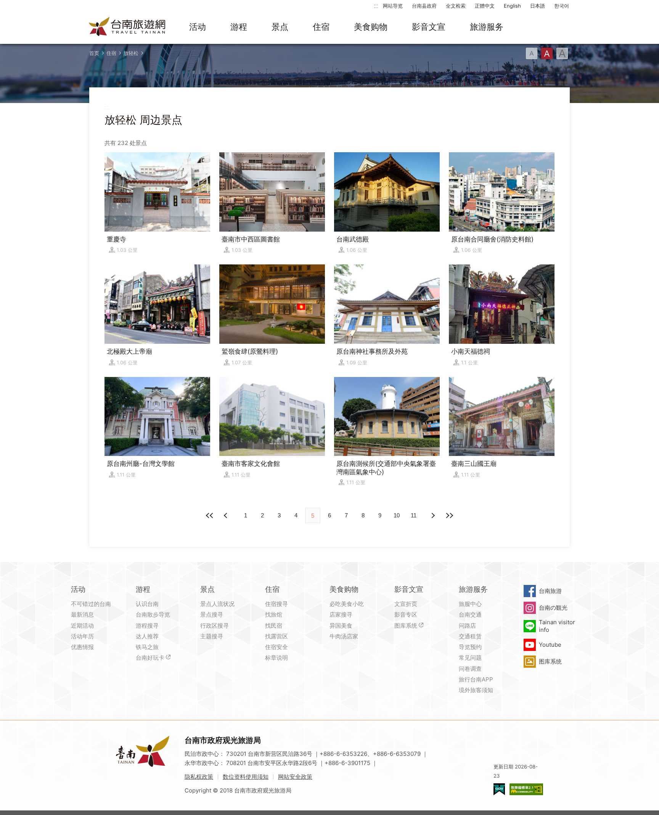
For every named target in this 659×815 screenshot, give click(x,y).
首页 (94, 53)
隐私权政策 (199, 776)
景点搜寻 (211, 614)
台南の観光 (553, 607)
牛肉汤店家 (344, 636)
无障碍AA (526, 789)
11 (413, 515)
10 (397, 515)
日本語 (537, 6)
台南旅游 (550, 590)
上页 (432, 515)
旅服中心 (470, 603)
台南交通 (470, 614)
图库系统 (405, 625)
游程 (238, 27)
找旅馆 (273, 614)
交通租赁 (470, 636)
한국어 (561, 6)
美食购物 (370, 27)
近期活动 (82, 625)
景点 (280, 27)
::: (376, 5)
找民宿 (273, 625)
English (512, 6)
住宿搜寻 (276, 603)
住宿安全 (276, 647)
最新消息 (82, 614)
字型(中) (547, 53)
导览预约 (470, 647)
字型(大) (562, 53)
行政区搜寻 (214, 625)
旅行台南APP (476, 679)
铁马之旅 (147, 647)
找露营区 (276, 636)
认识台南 (147, 603)
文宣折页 (405, 603)
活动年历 (82, 636)
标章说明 (276, 657)
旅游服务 (486, 27)
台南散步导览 (153, 614)
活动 (197, 27)
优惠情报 (82, 647)
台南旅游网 (127, 27)
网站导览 (393, 6)
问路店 (467, 625)
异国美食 (341, 625)
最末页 (449, 515)
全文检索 (456, 6)
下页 (226, 515)
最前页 (209, 515)
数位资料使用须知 (245, 776)
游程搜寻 (147, 625)
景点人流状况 (217, 603)
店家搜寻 (341, 614)
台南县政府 (424, 6)
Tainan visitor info (557, 625)
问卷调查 (470, 668)
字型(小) (531, 53)
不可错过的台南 (91, 603)
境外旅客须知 (476, 690)
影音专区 (405, 614)
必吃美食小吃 (347, 603)
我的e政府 (499, 789)
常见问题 (470, 657)
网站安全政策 (295, 776)
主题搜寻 (211, 636)
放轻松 (131, 53)
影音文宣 (428, 27)
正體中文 (485, 6)
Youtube (550, 644)
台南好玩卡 (150, 657)
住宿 (321, 27)
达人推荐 (147, 636)
